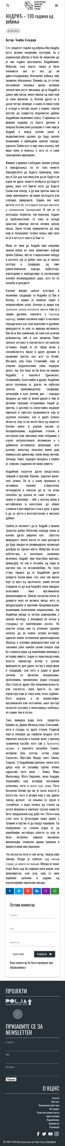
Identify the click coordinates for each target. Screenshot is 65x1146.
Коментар (14, 942)
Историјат (54, 1109)
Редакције (54, 1127)
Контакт (55, 1101)
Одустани (18, 954)
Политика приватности (48, 1112)
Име (12, 928)
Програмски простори (48, 1105)
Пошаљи (44, 954)
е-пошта (14, 915)
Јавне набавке (52, 1116)
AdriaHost (51, 1142)
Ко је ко (55, 1098)
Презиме (10, 1067)
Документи (54, 1123)
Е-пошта (10, 1042)
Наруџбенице (53, 1119)
